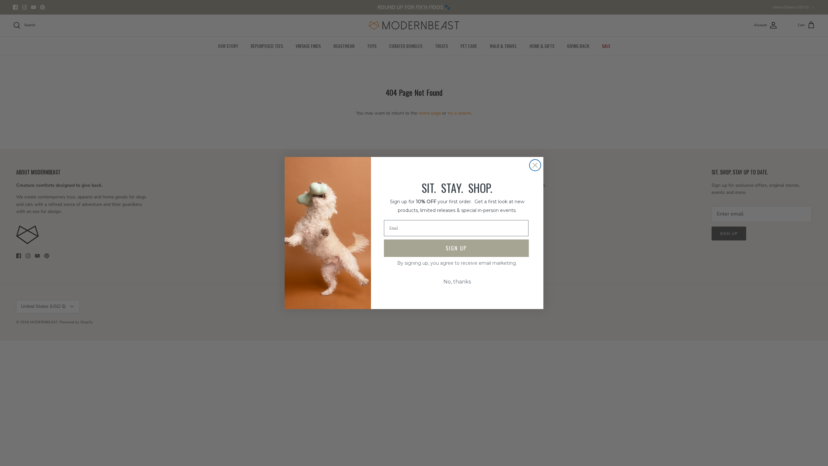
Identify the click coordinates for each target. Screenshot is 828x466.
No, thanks (457, 282)
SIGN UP (456, 248)
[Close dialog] (535, 165)
